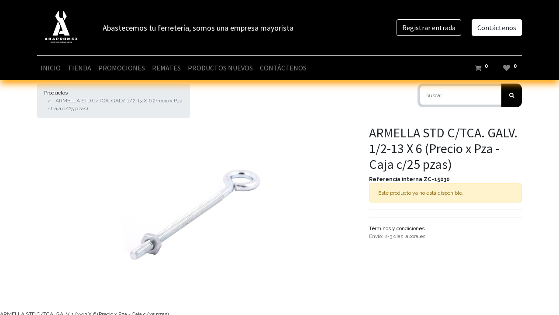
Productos (56, 93)
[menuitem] (50, 68)
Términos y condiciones (396, 228)
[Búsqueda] (511, 95)
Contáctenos (496, 27)
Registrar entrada (428, 27)
